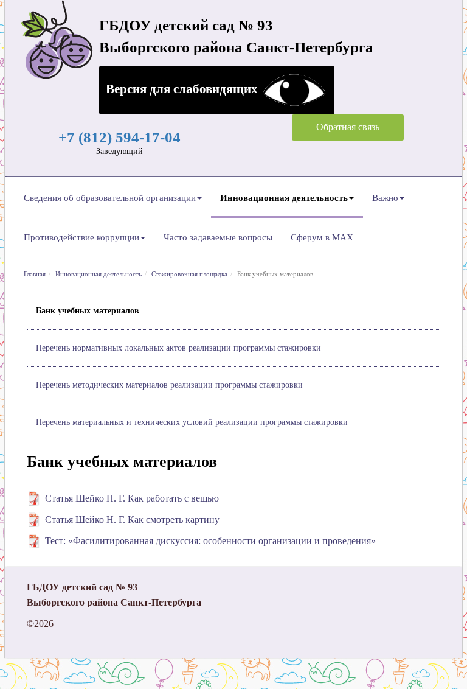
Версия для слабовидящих (183, 89)
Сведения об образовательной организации (110, 198)
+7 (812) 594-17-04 (119, 137)
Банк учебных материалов (87, 310)
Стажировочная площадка (189, 274)
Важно (385, 198)
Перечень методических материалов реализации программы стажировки (169, 385)
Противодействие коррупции (81, 237)
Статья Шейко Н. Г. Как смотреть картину (132, 519)
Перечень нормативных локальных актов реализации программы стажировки (178, 347)
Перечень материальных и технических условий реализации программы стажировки (192, 422)
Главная (35, 274)
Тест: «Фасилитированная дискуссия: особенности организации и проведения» (210, 541)
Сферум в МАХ (322, 237)
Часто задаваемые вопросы (218, 237)
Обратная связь (347, 127)
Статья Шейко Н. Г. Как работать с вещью (132, 498)
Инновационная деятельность (284, 198)
